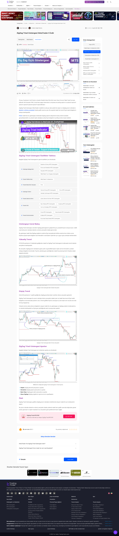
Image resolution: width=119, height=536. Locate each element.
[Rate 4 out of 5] (74, 429)
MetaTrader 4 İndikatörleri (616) (91, 48)
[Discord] (31, 493)
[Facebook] (38, 493)
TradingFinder (20, 23)
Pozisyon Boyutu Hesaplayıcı (78, 514)
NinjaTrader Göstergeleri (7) (92, 59)
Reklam (30, 499)
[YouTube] (19, 493)
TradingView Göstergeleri (13, 508)
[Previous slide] (2, 16)
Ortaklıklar (52, 499)
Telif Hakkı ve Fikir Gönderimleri (77, 528)
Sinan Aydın (25, 28)
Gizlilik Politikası (11, 528)
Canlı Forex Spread (97, 516)
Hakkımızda (10, 496)
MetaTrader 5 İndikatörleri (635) (91, 51)
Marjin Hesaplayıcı (97, 514)
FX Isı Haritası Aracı (76, 510)
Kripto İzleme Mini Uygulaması (35, 506)
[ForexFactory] (42, 493)
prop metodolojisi (54, 496)
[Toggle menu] (115, 532)
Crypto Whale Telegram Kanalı (35, 518)
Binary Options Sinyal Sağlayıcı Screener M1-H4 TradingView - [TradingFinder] (94, 166)
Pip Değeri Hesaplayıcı (98, 504)
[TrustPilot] (54, 493)
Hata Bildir (9, 499)
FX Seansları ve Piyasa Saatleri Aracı (101, 518)
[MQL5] (11, 493)
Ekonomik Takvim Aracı (77, 504)
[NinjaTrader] (50, 493)
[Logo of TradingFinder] (10, 2)
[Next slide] (117, 16)
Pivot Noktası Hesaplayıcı (77, 516)
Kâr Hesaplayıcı (96, 506)
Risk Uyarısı (31, 528)
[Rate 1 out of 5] (69, 429)
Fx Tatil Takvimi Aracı (76, 506)
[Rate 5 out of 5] (76, 429)
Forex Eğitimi (53, 504)
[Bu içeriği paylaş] (69, 39)
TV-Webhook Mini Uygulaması (35, 504)
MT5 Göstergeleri (11, 506)
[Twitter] (15, 493)
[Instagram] (35, 493)
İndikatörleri (31, 23)
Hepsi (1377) (92, 44)
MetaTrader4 (30, 39)
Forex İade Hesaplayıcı (98, 508)
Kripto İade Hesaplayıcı (98, 510)
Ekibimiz (73, 496)
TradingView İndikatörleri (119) (92, 55)
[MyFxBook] (46, 493)
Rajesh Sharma (39, 28)
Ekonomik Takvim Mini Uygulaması (36, 508)
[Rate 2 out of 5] (71, 429)
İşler (94, 496)
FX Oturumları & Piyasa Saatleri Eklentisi (35, 511)
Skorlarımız (74, 499)
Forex (20, 115)
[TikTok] (23, 493)
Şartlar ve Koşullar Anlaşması (105, 528)
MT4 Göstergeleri (11, 504)
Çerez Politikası (51, 528)
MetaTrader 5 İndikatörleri (41, 23)
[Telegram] (27, 493)
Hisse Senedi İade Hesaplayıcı (100, 512)
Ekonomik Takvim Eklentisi (34, 516)
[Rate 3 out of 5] (73, 429)
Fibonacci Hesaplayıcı (76, 518)
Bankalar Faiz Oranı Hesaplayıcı (78, 512)
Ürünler (25, 23)
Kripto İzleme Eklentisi (33, 514)
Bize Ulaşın (31, 496)
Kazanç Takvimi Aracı (76, 508)
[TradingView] (8, 493)
